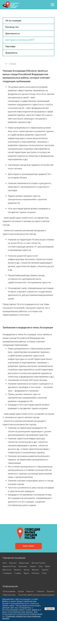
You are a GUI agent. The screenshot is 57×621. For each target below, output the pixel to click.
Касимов (17, 570)
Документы (11, 52)
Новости (30, 591)
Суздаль (17, 573)
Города (21, 591)
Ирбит (47, 566)
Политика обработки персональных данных (36, 595)
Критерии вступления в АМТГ (20, 40)
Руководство (12, 27)
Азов (5, 563)
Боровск (12, 563)
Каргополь (7, 570)
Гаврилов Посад (9, 566)
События (40, 591)
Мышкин (35, 570)
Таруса (26, 573)
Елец (40, 566)
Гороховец (22, 566)
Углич (44, 573)
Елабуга (33, 566)
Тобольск (35, 573)
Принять (50, 608)
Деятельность (12, 33)
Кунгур (26, 570)
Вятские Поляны (38, 563)
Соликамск (7, 573)
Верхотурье (24, 563)
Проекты (50, 591)
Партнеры (10, 46)
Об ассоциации (13, 20)
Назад (12, 64)
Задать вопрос (28, 546)
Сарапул (44, 570)
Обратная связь (9, 595)
